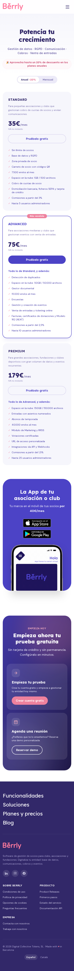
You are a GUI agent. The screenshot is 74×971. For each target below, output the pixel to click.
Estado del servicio (50, 902)
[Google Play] (37, 534)
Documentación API (51, 908)
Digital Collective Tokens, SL (28, 946)
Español (31, 957)
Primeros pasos (48, 897)
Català (44, 957)
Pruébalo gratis (37, 138)
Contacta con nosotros (16, 923)
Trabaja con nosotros (15, 929)
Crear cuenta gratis (30, 700)
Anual (28, 79)
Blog (8, 822)
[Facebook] (24, 873)
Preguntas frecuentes (15, 908)
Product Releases (49, 891)
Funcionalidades (23, 796)
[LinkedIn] (6, 873)
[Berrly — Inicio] (16, 7)
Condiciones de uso (14, 891)
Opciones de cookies (15, 902)
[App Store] (37, 523)
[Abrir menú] (67, 7)
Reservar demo (27, 750)
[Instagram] (15, 873)
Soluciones (16, 805)
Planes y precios (23, 813)
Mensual (48, 79)
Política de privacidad (15, 897)
